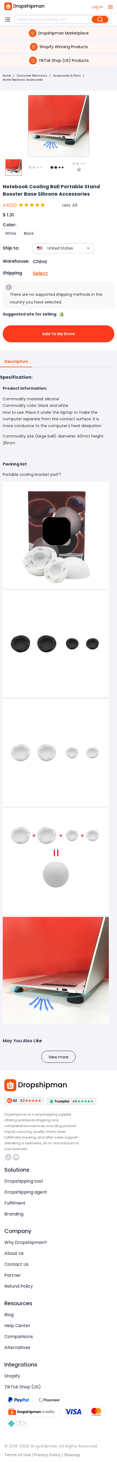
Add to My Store (58, 334)
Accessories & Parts (67, 76)
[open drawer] (110, 6)
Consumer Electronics (32, 76)
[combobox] (55, 248)
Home (7, 76)
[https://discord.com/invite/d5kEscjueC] (16, 1157)
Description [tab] (16, 361)
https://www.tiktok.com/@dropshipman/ (9, 1157)
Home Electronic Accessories (23, 80)
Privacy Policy (47, 1455)
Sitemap (72, 1455)
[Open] (88, 248)
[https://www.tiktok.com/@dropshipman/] (8, 1157)
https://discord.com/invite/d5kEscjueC (17, 1157)
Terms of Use (17, 1455)
